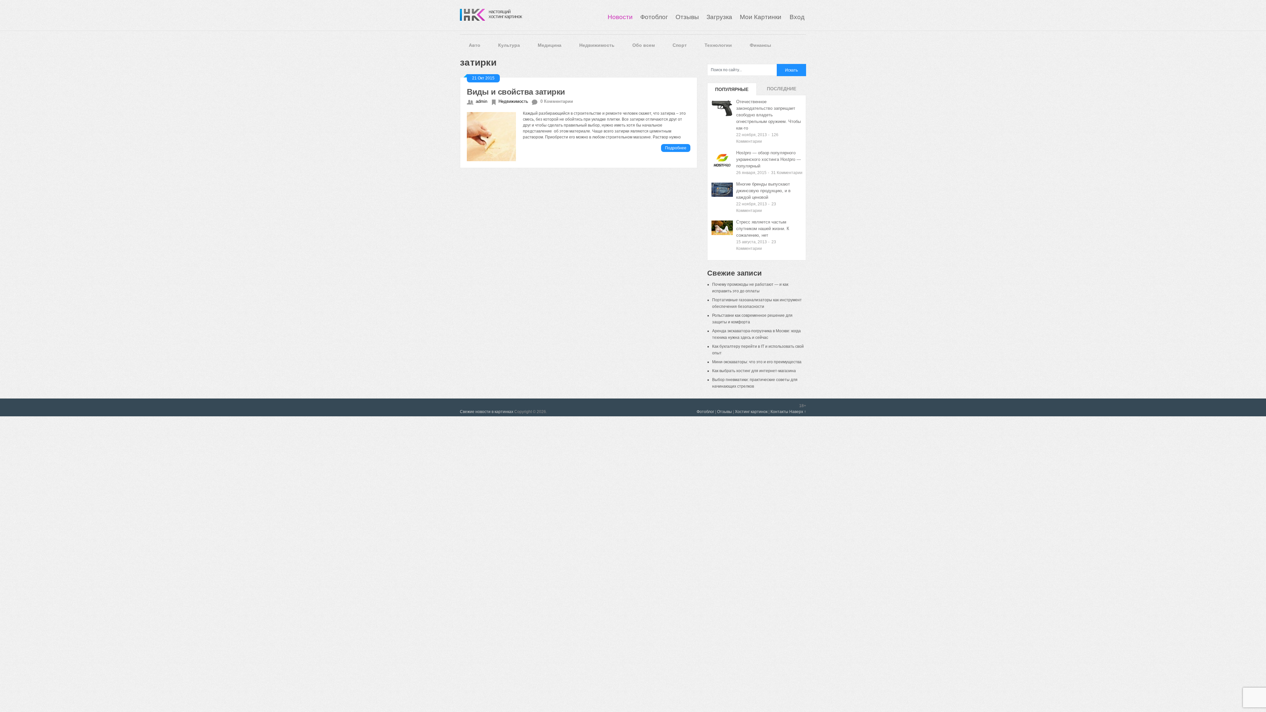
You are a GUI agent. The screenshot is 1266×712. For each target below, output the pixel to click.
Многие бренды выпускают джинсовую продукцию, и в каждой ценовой (763, 191)
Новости (620, 17)
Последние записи (781, 90)
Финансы (760, 45)
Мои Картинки (761, 17)
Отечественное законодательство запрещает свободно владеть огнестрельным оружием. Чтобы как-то (768, 115)
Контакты (779, 411)
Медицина (549, 45)
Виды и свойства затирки (516, 91)
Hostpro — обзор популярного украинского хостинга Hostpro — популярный (768, 159)
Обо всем (643, 45)
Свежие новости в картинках (486, 411)
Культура (509, 45)
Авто (474, 45)
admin (481, 101)
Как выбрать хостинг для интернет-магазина (754, 371)
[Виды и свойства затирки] (495, 135)
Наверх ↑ (797, 411)
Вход (797, 17)
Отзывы (687, 17)
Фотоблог (654, 17)
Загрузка (719, 17)
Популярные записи (731, 91)
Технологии (718, 45)
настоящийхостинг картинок (505, 14)
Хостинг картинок (751, 411)
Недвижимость (597, 45)
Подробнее (675, 148)
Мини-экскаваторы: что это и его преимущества (756, 362)
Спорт (680, 45)
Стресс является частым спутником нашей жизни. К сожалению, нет (762, 229)
